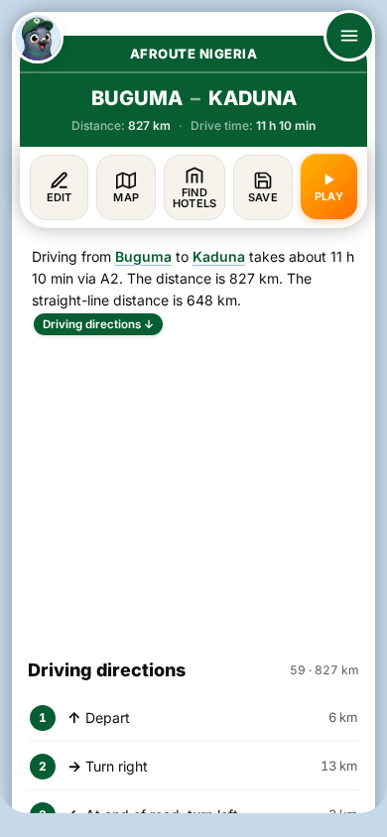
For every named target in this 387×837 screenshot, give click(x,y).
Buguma (143, 256)
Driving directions (98, 324)
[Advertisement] (193, 488)
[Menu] (349, 35)
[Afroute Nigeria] (38, 37)
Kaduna (219, 256)
